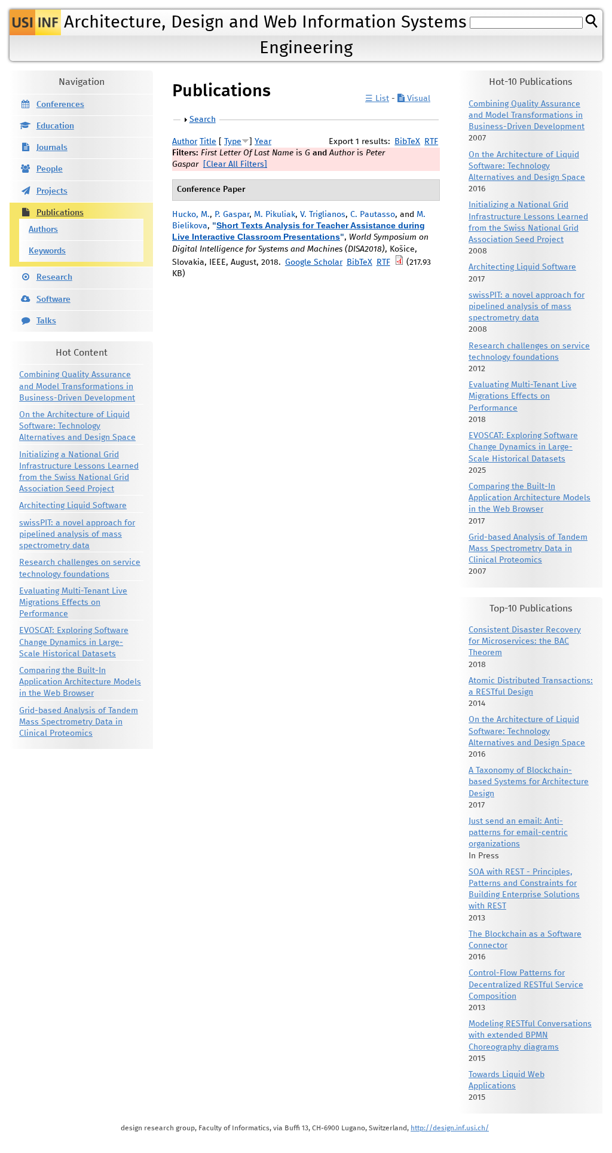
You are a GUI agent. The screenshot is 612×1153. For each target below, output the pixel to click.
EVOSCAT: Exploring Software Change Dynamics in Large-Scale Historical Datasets (73, 641)
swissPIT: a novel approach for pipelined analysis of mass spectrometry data (77, 534)
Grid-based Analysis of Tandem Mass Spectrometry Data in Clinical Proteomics (78, 722)
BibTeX (407, 141)
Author (184, 141)
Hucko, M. (191, 214)
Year (263, 141)
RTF (431, 141)
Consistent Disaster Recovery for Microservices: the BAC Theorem (525, 641)
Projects (52, 191)
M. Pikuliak (274, 214)
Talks (46, 321)
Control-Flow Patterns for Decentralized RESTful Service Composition (526, 984)
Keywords (47, 251)
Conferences (60, 104)
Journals (52, 147)
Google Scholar (313, 262)
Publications (60, 213)
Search (202, 119)
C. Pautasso (372, 214)
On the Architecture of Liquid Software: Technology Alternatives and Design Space (77, 426)
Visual (417, 98)
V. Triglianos (322, 214)
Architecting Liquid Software (73, 505)
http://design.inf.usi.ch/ (450, 1128)
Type (232, 141)
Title (208, 141)
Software (53, 299)
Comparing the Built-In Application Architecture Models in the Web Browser (80, 682)
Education (55, 126)
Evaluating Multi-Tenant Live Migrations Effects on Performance (73, 602)
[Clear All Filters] (235, 164)
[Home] (35, 22)
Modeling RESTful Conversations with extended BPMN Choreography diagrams (530, 1035)
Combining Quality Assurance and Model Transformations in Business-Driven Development (77, 386)
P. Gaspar (232, 214)
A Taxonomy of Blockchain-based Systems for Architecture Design (529, 781)
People (49, 169)
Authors (43, 229)
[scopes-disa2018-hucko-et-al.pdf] (399, 262)
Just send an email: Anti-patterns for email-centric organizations (518, 832)
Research (54, 277)
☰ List (377, 98)
